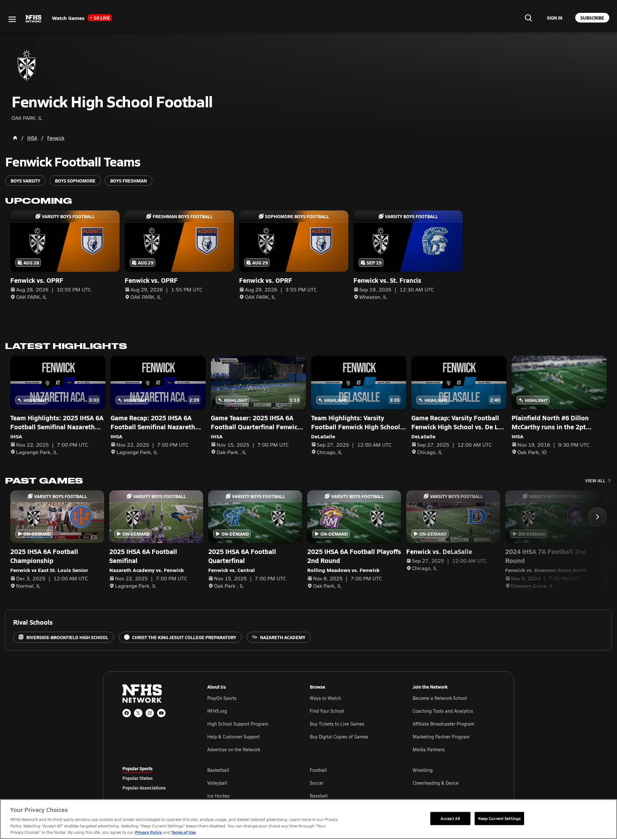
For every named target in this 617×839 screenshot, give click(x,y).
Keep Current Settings (499, 818)
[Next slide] (597, 516)
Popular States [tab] (137, 778)
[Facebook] (126, 713)
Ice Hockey (218, 796)
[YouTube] (161, 713)
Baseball (319, 796)
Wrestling (423, 770)
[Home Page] (15, 138)
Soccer (317, 783)
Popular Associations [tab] (144, 787)
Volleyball (217, 783)
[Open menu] (12, 19)
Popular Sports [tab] (137, 768)
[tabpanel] (351, 782)
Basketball (218, 770)
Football (318, 770)
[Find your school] (528, 17)
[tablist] (154, 778)
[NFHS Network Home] (34, 19)
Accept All (450, 818)
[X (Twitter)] (138, 713)
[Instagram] (150, 713)
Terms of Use (183, 832)
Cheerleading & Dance (436, 783)
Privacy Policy (148, 832)
